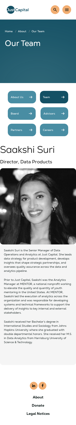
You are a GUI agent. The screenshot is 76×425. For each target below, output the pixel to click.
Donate (38, 405)
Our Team (38, 31)
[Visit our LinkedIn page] (34, 386)
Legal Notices (38, 413)
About (22, 31)
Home (9, 31)
